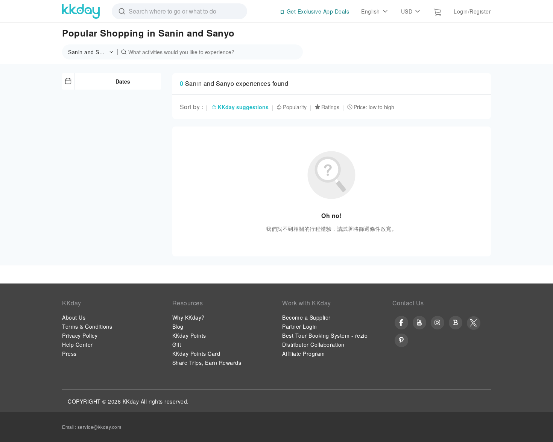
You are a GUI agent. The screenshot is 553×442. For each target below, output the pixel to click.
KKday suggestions (243, 107)
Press (69, 353)
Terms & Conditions (87, 326)
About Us (73, 317)
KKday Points (189, 335)
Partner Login (299, 326)
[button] (93, 52)
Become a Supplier (306, 317)
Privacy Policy (79, 335)
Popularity (295, 107)
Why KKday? (188, 317)
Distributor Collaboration (313, 344)
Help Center (77, 344)
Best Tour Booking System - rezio (325, 335)
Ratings (330, 107)
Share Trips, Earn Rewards (207, 362)
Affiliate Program (303, 353)
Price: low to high (374, 107)
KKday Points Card (196, 353)
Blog (178, 326)
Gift (176, 344)
